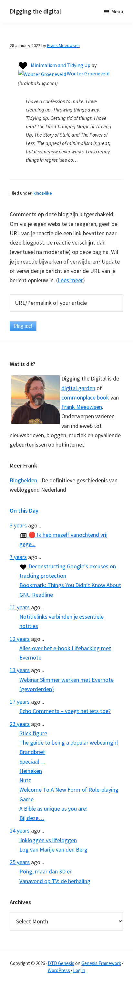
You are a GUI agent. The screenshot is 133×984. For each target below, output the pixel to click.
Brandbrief (32, 752)
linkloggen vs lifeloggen (48, 840)
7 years (18, 557)
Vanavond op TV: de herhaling (54, 881)
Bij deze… (31, 818)
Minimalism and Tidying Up (60, 65)
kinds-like (43, 193)
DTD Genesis (61, 963)
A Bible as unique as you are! (53, 808)
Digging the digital (35, 11)
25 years (20, 862)
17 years (20, 701)
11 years (20, 607)
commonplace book (85, 397)
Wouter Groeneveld (88, 73)
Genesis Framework (101, 963)
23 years (20, 724)
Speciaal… (32, 761)
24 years (20, 830)
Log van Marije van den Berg (53, 849)
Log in (79, 970)
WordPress (59, 970)
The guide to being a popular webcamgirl (68, 742)
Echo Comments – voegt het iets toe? (65, 711)
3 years (18, 525)
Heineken (30, 771)
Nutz (25, 780)
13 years (20, 670)
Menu (117, 11)
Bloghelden (23, 480)
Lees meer (70, 280)
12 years (20, 638)
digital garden (78, 388)
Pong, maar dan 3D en (46, 871)
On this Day (24, 510)
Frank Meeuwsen (81, 406)
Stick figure (33, 733)
